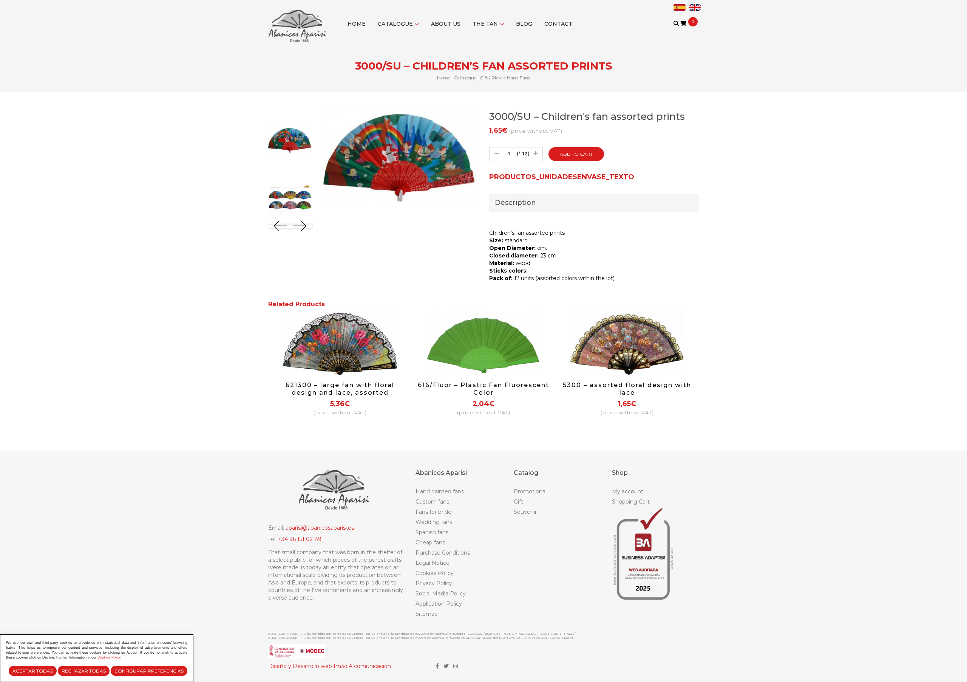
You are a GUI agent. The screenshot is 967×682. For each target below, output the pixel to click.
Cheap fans (430, 542)
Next (299, 225)
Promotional (530, 491)
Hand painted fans (440, 491)
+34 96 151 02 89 (299, 539)
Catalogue (396, 23)
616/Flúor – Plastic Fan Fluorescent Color (483, 388)
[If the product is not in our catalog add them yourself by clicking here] (677, 30)
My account (627, 491)
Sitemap (427, 614)
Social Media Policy (441, 593)
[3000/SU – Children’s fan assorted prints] (290, 139)
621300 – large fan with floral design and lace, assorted (340, 388)
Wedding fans (434, 522)
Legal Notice (433, 563)
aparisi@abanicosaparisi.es (320, 527)
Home (357, 23)
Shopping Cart (631, 501)
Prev (280, 225)
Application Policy (439, 603)
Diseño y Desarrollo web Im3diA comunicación (329, 666)
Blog (524, 23)
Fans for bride (433, 511)
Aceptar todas (32, 671)
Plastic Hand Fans (510, 78)
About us (445, 23)
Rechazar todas (84, 671)
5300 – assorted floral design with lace (627, 388)
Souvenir (525, 511)
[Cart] (683, 23)
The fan (486, 23)
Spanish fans (432, 532)
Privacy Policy (434, 583)
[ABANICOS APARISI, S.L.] (299, 21)
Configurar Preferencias (149, 671)
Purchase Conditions (443, 552)
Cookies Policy (435, 573)
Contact (558, 23)
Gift (484, 78)
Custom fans (432, 501)
